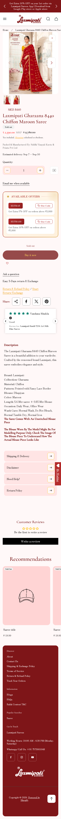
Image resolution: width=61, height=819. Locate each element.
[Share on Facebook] (26, 301)
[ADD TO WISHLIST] (7, 263)
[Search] (48, 19)
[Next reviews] (55, 321)
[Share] (16, 301)
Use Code (45, 205)
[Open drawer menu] (5, 19)
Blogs (10, 694)
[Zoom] (52, 38)
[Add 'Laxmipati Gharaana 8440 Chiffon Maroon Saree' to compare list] (54, 170)
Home (5, 30)
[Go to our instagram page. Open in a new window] (22, 757)
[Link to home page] (30, 771)
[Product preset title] (26, 595)
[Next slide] (56, 6)
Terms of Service (15, 671)
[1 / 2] (7, 100)
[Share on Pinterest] (47, 301)
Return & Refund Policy (16, 289)
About (10, 656)
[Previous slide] (5, 6)
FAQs (9, 699)
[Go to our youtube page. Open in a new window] (32, 757)
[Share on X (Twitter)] (36, 301)
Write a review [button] (30, 541)
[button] (30, 321)
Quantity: (8, 162)
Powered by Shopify (30, 799)
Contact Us (12, 661)
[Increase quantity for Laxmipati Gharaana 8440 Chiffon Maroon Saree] (40, 170)
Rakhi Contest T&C (16, 704)
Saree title (9, 629)
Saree (10, 718)
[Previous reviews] (5, 321)
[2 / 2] (16, 100)
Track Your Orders (16, 680)
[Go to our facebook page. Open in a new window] (11, 757)
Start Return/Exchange (20, 290)
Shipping (19, 137)
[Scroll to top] (51, 799)
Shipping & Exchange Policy (21, 666)
